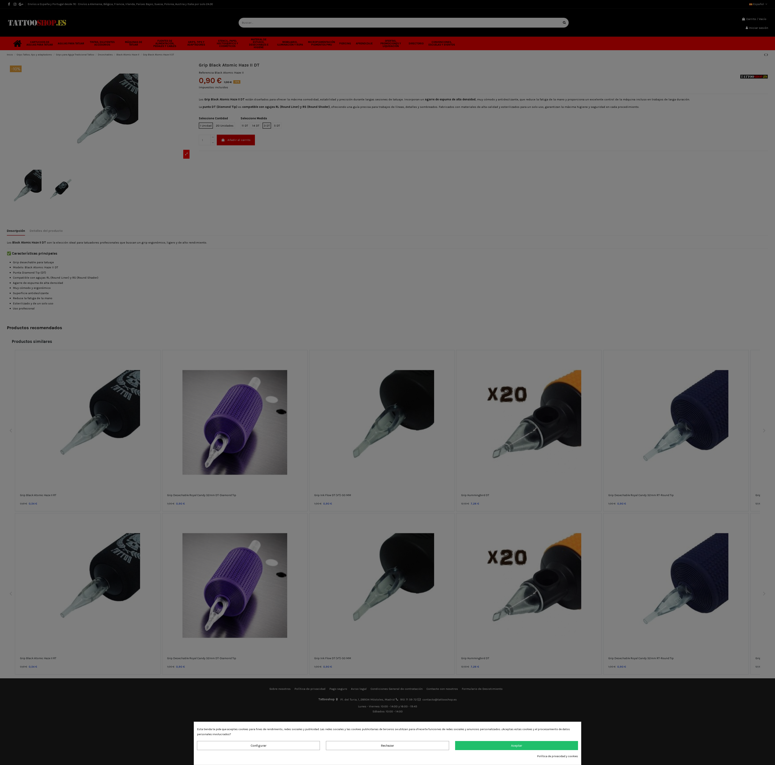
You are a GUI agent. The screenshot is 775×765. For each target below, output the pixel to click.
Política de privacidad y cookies (557, 756)
